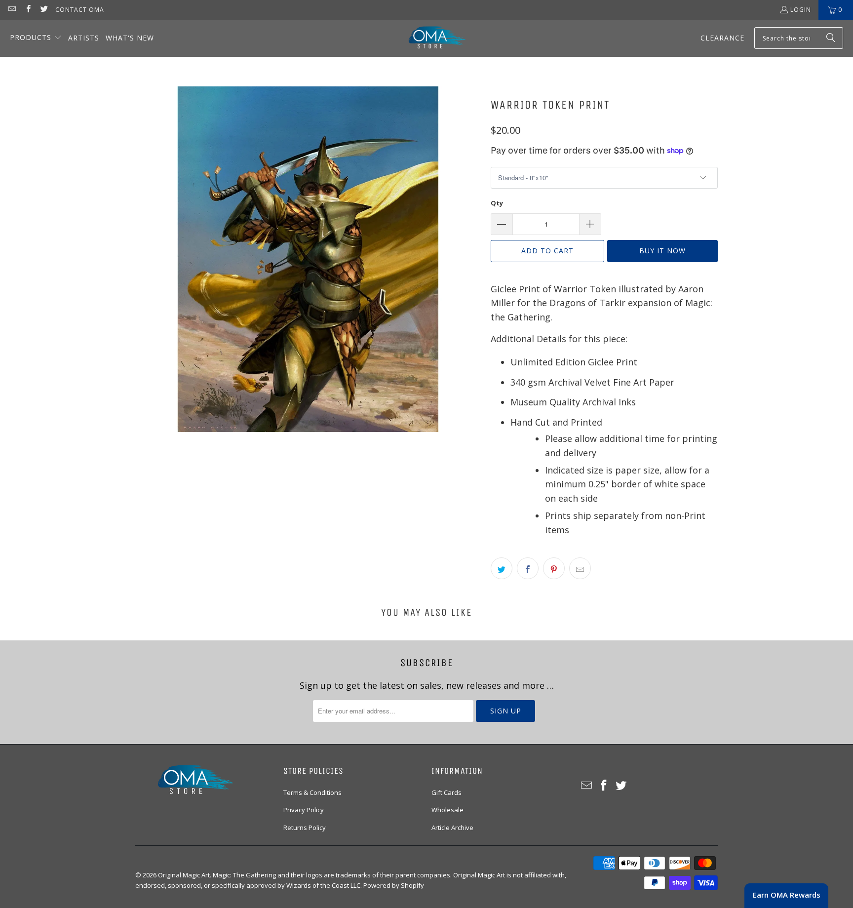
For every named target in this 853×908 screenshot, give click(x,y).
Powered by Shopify (393, 885)
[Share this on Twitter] (501, 568)
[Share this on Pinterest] (554, 568)
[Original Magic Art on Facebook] (27, 9)
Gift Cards (446, 792)
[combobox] (798, 38)
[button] (36, 38)
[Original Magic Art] (430, 38)
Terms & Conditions (312, 792)
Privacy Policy (303, 809)
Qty (497, 202)
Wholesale (447, 809)
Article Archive (452, 827)
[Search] (830, 38)
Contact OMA (79, 9)
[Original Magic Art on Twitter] (43, 9)
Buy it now (662, 250)
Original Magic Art (184, 874)
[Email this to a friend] (580, 568)
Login (800, 9)
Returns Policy (304, 827)
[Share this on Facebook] (528, 568)
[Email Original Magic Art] (11, 9)
